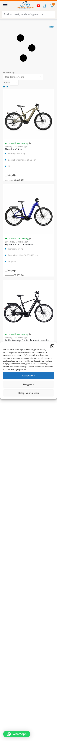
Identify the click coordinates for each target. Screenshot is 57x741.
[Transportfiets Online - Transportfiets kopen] (25, 6)
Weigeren (28, 384)
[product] (28, 114)
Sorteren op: (9, 72)
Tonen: (6, 82)
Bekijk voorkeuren (28, 392)
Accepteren (28, 375)
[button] (52, 346)
